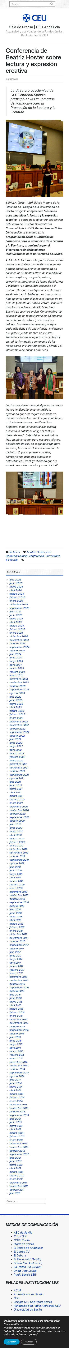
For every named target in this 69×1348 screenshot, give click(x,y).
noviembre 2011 (19, 1186)
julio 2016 (15, 994)
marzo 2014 (16, 1093)
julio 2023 (15, 696)
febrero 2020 (17, 842)
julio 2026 (15, 579)
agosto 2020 (17, 820)
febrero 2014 (17, 1097)
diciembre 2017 (18, 934)
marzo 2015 (16, 1051)
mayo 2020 (16, 831)
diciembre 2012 (18, 1143)
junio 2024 (16, 657)
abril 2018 (15, 920)
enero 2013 (16, 1139)
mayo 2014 (16, 1086)
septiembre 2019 (19, 859)
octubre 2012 (17, 1150)
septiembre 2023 (19, 689)
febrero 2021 (17, 799)
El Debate (20, 1255)
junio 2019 (16, 870)
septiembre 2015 (19, 1029)
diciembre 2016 (18, 976)
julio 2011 (15, 1193)
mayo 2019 (16, 873)
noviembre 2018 (19, 895)
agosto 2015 (17, 1033)
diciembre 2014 (18, 1061)
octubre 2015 (17, 1026)
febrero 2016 (17, 1012)
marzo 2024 (17, 668)
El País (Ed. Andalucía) (28, 1263)
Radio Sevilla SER (25, 1274)
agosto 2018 (17, 905)
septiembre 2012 (19, 1154)
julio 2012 (15, 1157)
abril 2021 (15, 792)
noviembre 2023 (19, 682)
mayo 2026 (16, 586)
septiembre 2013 (19, 1115)
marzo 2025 (17, 625)
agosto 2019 (17, 863)
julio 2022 (15, 739)
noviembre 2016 (19, 980)
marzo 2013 (16, 1132)
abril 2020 (16, 835)
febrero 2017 (17, 969)
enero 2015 (16, 1058)
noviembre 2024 (19, 639)
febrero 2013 (17, 1136)
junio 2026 (16, 583)
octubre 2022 (17, 728)
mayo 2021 (16, 788)
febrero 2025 (17, 629)
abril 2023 (16, 707)
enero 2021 (16, 802)
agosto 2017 (17, 948)
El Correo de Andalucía (28, 1247)
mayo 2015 (16, 1044)
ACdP (17, 1290)
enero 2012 (16, 1178)
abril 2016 (15, 1005)
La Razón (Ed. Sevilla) (28, 1267)
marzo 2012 (16, 1171)
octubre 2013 (17, 1111)
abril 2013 (15, 1129)
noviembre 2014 (19, 1065)
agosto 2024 (17, 650)
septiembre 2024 (19, 646)
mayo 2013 (16, 1125)
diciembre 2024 (19, 636)
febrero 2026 (17, 597)
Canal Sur (20, 1236)
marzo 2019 (16, 881)
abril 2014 (15, 1090)
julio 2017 (15, 951)
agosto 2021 (17, 778)
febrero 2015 (17, 1054)
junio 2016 (16, 997)
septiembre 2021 (19, 774)
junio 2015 (16, 1040)
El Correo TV (22, 1251)
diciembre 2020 (19, 806)
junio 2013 (16, 1122)
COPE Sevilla (22, 1240)
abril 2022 (16, 749)
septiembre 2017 (19, 944)
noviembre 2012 (19, 1147)
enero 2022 (16, 760)
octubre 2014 (17, 1069)
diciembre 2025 (19, 604)
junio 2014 (16, 1083)
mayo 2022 (16, 746)
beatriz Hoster (36, 552)
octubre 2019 (17, 856)
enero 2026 (16, 600)
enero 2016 (16, 1015)
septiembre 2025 (19, 608)
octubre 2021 (17, 770)
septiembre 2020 (19, 817)
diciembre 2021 (18, 763)
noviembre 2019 (19, 852)
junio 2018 (16, 912)
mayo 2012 (16, 1164)
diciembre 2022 (19, 721)
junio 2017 (15, 955)
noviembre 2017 (19, 937)
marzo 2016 (16, 1008)
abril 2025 (16, 622)
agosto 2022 (17, 735)
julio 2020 (15, 824)
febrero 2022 (17, 756)
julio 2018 (15, 909)
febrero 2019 (17, 884)
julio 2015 (15, 1037)
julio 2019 (15, 866)
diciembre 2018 (18, 891)
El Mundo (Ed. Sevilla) (27, 1259)
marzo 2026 (17, 593)
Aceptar (11, 1341)
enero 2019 (16, 888)
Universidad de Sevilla (28, 1309)
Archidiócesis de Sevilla (29, 1294)
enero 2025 (16, 632)
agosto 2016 (17, 990)
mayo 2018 (16, 916)
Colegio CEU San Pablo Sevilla (33, 1301)
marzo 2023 (17, 710)
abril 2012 (15, 1168)
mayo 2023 (16, 703)
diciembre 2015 (18, 1019)
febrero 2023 (17, 714)
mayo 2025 (16, 618)
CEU (16, 1298)
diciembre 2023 (19, 678)
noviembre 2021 (19, 767)
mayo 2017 (16, 959)
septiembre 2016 (19, 987)
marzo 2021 (16, 795)
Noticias (14, 552)
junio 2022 (16, 742)
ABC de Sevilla (23, 1232)
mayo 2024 (16, 661)
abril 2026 (16, 590)
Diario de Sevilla (24, 1244)
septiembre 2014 (19, 1072)
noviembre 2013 (19, 1108)
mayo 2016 (16, 1001)
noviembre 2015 (19, 1022)
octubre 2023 (17, 685)
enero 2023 (16, 717)
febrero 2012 (17, 1175)
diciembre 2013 (18, 1104)
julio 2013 (15, 1118)
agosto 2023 (17, 693)
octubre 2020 (17, 813)
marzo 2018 (16, 923)
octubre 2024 (17, 643)
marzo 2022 (17, 753)
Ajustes (29, 1341)
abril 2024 (16, 664)
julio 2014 (15, 1079)
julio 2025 (15, 611)
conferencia (36, 556)
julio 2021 (15, 781)
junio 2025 (16, 615)
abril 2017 (15, 962)
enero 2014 (16, 1100)
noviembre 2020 (19, 810)
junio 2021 (16, 785)
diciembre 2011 (18, 1182)
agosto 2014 (17, 1076)
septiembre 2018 (19, 902)
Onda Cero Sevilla (25, 1270)
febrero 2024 (17, 671)
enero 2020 (16, 845)
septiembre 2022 (19, 732)
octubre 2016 (17, 983)
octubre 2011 (17, 1189)
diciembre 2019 (18, 849)
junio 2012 (16, 1161)
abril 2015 (15, 1047)
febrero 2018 (17, 927)
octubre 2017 (17, 941)
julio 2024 (15, 654)
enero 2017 (16, 973)
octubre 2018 (17, 898)
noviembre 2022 (19, 724)
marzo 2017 (16, 966)
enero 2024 (16, 675)
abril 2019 (15, 877)
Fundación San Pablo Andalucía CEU (37, 1305)
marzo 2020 (17, 838)
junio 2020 (16, 827)
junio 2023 (16, 700)
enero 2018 (16, 930)
